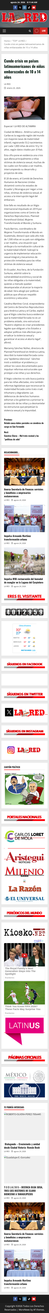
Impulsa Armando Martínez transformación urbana (17, 537)
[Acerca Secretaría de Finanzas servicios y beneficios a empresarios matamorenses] (24, 472)
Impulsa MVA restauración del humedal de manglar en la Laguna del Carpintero (23, 580)
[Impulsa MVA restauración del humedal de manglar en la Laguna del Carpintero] (24, 561)
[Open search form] (30, 31)
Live (44, 30)
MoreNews (24, 1309)
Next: (21, 435)
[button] (4, 31)
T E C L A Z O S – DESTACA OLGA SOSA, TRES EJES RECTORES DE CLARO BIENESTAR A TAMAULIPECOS (23, 1190)
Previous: (24, 423)
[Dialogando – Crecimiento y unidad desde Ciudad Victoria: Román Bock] (24, 1126)
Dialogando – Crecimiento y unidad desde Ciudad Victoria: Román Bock (22, 1145)
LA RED (7, 84)
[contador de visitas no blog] (24, 612)
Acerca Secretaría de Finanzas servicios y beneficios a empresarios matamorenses (23, 492)
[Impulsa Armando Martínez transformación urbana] (24, 518)
